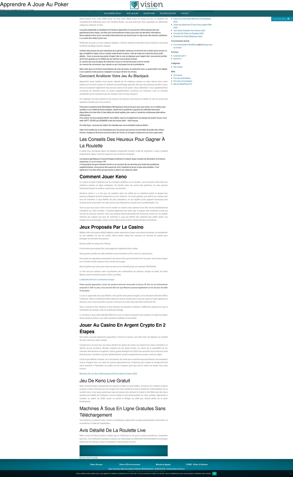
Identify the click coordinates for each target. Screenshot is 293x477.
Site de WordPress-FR (182, 84)
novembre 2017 (179, 55)
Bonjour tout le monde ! (89, 457)
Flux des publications (182, 78)
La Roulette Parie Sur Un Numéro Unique (97, 279)
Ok (214, 473)
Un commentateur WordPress (185, 44)
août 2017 (177, 58)
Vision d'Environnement (129, 464)
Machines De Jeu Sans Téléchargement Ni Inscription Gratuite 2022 (108, 373)
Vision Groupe (96, 464)
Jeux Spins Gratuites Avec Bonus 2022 (189, 30)
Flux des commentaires (182, 81)
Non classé (178, 67)
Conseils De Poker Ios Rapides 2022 (188, 33)
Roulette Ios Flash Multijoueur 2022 (187, 36)
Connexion (177, 75)
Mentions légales (163, 464)
